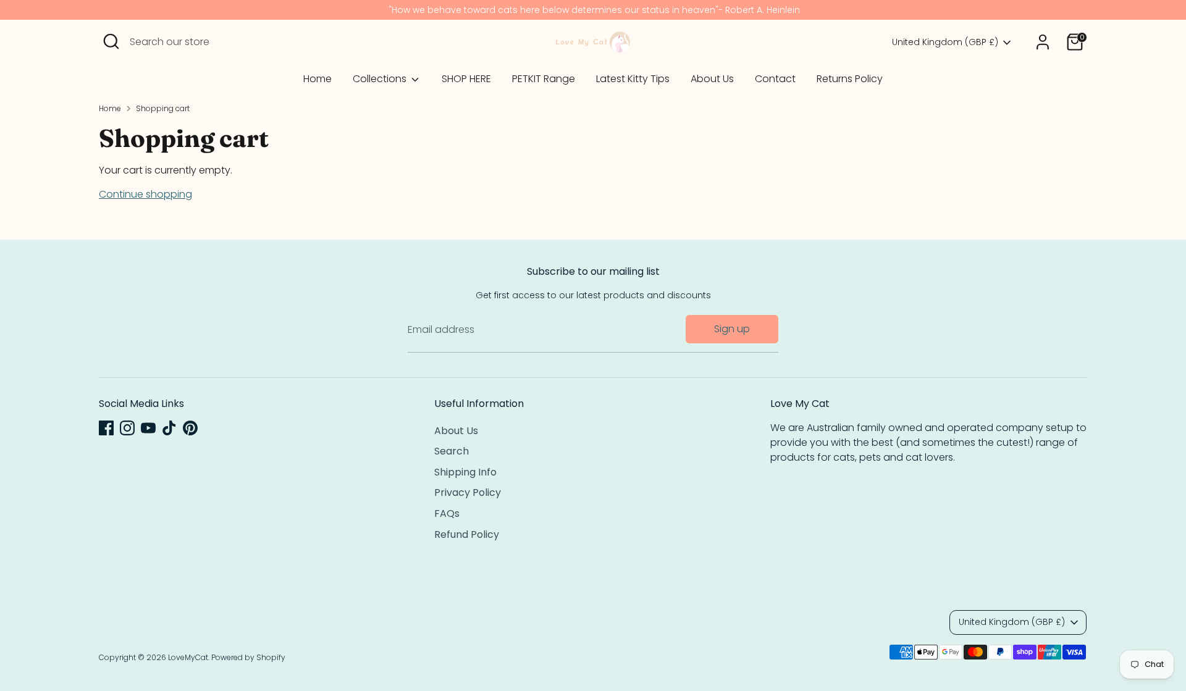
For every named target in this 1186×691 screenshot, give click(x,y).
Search (451, 451)
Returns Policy (850, 79)
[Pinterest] (190, 428)
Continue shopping (145, 194)
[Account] (1042, 42)
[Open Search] (111, 41)
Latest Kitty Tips (633, 79)
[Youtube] (148, 428)
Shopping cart (163, 108)
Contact (775, 79)
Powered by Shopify (248, 657)
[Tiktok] (169, 428)
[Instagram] (127, 428)
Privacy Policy (467, 492)
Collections (381, 79)
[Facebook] (106, 428)
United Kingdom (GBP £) (945, 42)
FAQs (447, 513)
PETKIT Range (543, 79)
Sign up (732, 329)
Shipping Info (465, 472)
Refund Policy (466, 534)
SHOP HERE (466, 79)
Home (317, 79)
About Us (712, 79)
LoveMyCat (188, 657)
